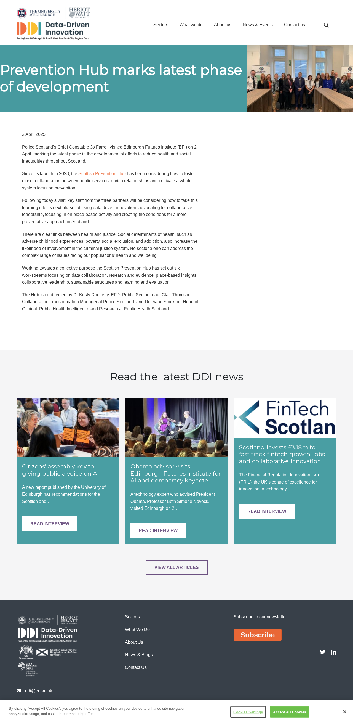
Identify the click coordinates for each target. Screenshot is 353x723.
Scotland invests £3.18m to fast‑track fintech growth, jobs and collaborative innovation (282, 454)
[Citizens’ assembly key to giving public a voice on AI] (68, 427)
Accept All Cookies (289, 712)
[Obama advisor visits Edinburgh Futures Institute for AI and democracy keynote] (176, 427)
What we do (191, 24)
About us (222, 24)
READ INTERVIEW (49, 523)
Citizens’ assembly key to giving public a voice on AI (60, 470)
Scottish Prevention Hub (102, 173)
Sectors (160, 24)
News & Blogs (139, 654)
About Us (134, 642)
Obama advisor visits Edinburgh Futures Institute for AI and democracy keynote (175, 473)
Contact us (294, 24)
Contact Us (136, 667)
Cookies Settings (248, 712)
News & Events (258, 24)
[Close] (345, 712)
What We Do (137, 629)
